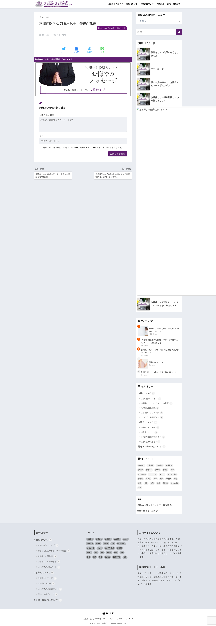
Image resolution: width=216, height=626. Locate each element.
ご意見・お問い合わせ (92, 619)
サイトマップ (109, 619)
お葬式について (147, 4)
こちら (153, 580)
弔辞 (175, 479)
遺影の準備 (174, 483)
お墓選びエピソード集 (151, 413)
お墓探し (160, 465)
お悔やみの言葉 (46, 115)
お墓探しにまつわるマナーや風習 (156, 403)
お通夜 (165, 470)
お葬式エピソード (149, 427)
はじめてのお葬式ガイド (152, 437)
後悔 (139, 483)
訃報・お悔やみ (173, 4)
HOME (109, 613)
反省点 (148, 479)
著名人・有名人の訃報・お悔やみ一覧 (112, 28)
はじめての (142, 474)
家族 (161, 479)
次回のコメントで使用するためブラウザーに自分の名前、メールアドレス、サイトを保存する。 (82, 147)
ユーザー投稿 (172, 474)
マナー (162, 474)
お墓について (131, 4)
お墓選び (169, 465)
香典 (139, 488)
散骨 (146, 483)
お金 (172, 470)
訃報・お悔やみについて (151, 446)
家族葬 (168, 479)
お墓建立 (151, 465)
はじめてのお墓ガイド (151, 417)
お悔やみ (149, 470)
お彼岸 (140, 470)
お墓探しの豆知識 (149, 408)
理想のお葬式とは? (149, 442)
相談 (152, 483)
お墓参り (141, 465)
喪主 (155, 479)
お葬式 (157, 470)
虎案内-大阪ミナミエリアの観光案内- (154, 505)
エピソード (152, 474)
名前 (41, 136)
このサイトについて (125, 619)
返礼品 (165, 483)
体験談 (140, 479)
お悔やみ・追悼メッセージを (84, 90)
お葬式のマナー (148, 432)
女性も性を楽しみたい (147, 511)
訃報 (158, 483)
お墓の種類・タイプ (150, 399)
